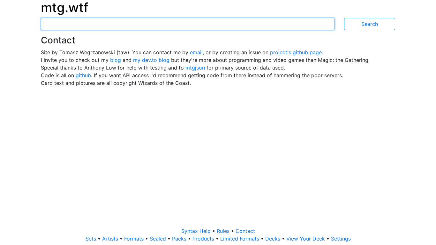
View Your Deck (306, 238)
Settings (341, 238)
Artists (111, 238)
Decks (273, 238)
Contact (245, 231)
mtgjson (195, 67)
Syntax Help (196, 231)
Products (204, 238)
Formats (134, 238)
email (196, 52)
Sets (92, 238)
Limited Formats (240, 238)
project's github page (296, 52)
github (83, 75)
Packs (180, 238)
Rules (224, 231)
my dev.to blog (152, 60)
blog (116, 60)
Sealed (159, 238)
